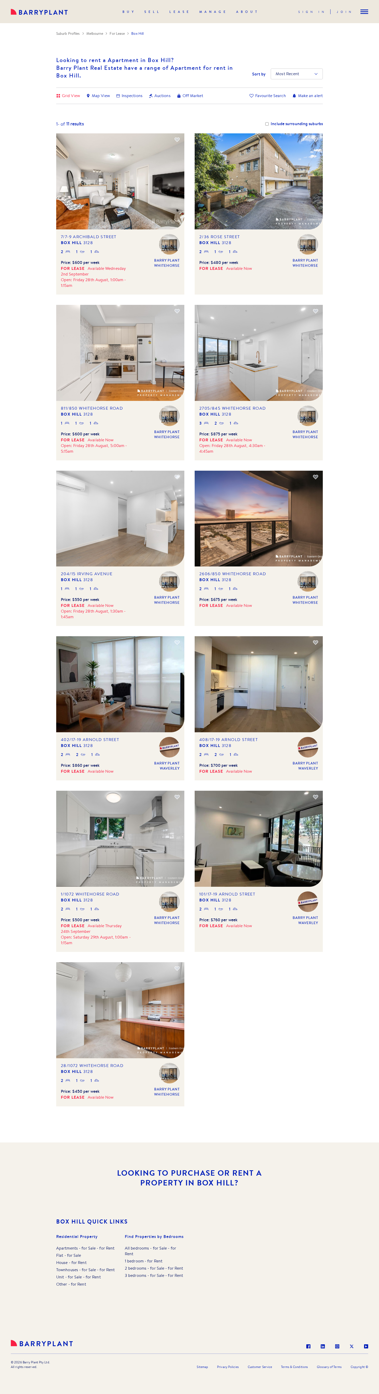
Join (345, 12)
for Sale (88, 1248)
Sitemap (202, 1367)
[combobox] (276, 74)
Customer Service (260, 1367)
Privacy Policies (228, 1367)
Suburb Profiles (68, 33)
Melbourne (94, 33)
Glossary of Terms (329, 1367)
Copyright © (359, 1367)
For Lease (117, 33)
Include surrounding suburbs (297, 123)
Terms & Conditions (294, 1367)
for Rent (106, 1248)
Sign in (312, 12)
